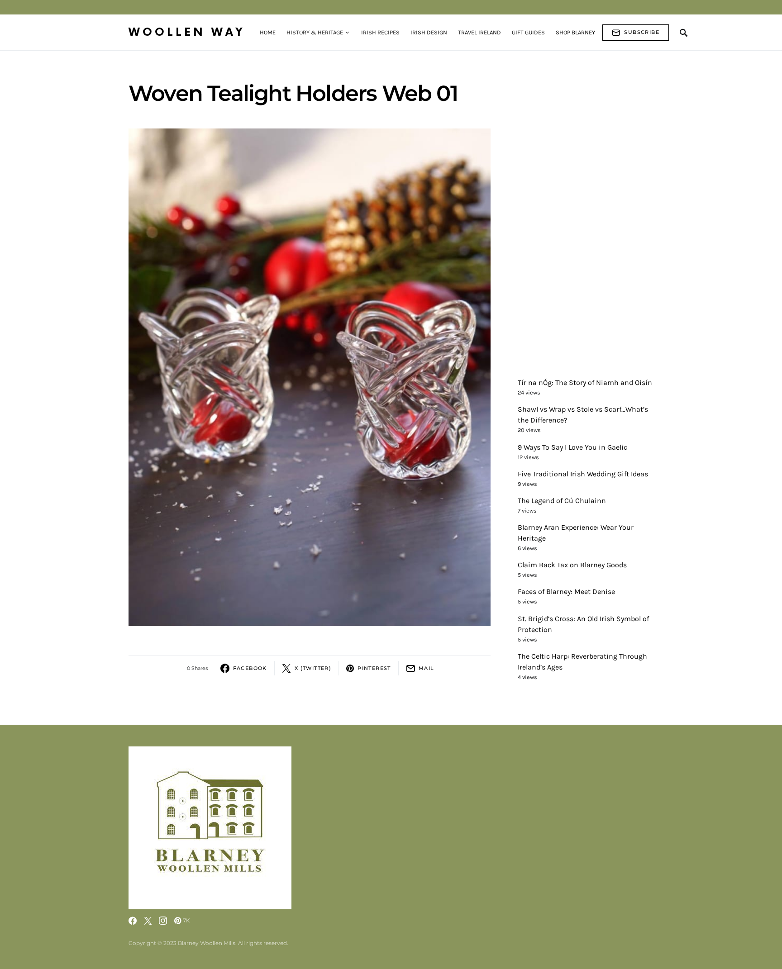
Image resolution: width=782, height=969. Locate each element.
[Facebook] (133, 921)
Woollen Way (187, 32)
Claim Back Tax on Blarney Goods (572, 565)
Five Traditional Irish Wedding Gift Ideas (583, 474)
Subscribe (641, 32)
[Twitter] (148, 921)
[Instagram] (163, 921)
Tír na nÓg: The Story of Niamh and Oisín (585, 382)
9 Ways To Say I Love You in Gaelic (572, 447)
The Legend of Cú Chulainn (562, 500)
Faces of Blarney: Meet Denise (566, 592)
